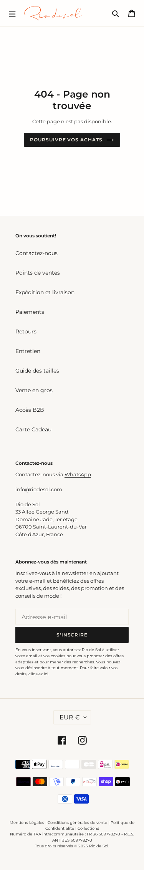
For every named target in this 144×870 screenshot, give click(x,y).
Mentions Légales (27, 822)
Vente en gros (34, 390)
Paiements (29, 311)
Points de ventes (37, 272)
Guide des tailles (37, 370)
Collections (88, 828)
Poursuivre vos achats (66, 140)
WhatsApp (78, 474)
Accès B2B (29, 409)
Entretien (27, 351)
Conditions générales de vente (77, 822)
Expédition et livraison (44, 292)
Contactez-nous (36, 253)
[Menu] (12, 13)
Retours (25, 331)
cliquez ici (38, 673)
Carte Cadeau (33, 429)
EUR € (70, 717)
